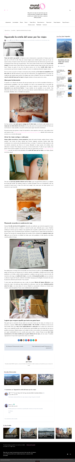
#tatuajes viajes (46, 40)
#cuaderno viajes (34, 40)
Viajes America (40, 22)
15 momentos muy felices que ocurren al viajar (61, 86)
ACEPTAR (37, 461)
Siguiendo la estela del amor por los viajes (25, 37)
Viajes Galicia (42, 431)
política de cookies (67, 459)
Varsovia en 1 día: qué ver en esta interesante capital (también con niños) (28, 435)
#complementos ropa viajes (26, 40)
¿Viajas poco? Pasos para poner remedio (15, 346)
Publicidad (38, 24)
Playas (21, 22)
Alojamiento (8, 22)
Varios (26, 22)
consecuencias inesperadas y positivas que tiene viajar (27, 132)
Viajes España (57, 22)
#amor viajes (19, 40)
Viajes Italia (59, 433)
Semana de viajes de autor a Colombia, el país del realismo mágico (45, 380)
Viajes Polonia (7, 433)
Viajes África (33, 22)
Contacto (45, 24)
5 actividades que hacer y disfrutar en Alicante (61, 71)
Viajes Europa (65, 22)
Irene (9, 40)
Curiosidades (15, 22)
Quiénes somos (31, 24)
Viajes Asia (48, 22)
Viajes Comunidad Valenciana (27, 378)
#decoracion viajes (40, 40)
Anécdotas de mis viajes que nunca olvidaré (63, 61)
